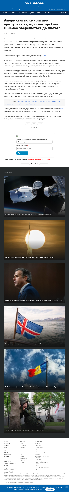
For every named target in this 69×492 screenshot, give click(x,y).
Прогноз (40, 123)
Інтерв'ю (6, 445)
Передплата (39, 447)
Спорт (39, 13)
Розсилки (38, 470)
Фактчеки (22, 452)
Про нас (38, 443)
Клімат (27, 123)
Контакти (38, 445)
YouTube (47, 159)
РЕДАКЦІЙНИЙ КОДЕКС (42, 467)
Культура (32, 13)
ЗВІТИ (37, 465)
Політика (22, 447)
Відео (5, 450)
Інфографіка (7, 454)
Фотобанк (12, 9)
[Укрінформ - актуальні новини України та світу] (34, 3)
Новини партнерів (9, 459)
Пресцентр (19, 9)
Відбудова (23, 445)
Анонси (26, 9)
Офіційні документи (10, 463)
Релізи (6, 465)
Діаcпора (22, 462)
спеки (62, 109)
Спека (33, 123)
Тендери (38, 454)
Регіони (24, 13)
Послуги (5, 9)
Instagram (38, 159)
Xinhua (44, 56)
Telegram (31, 159)
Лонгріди (6, 456)
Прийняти (50, 489)
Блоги (6, 452)
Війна (5, 13)
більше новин (34, 163)
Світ (19, 13)
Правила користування (42, 452)
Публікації (7, 443)
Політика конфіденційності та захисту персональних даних (42, 461)
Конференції (7, 461)
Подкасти (7, 441)
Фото (5, 447)
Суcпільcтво (23, 458)
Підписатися (22, 153)
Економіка (12, 13)
